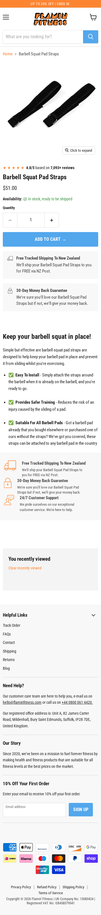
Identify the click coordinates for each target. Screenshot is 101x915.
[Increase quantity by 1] (52, 220)
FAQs (7, 634)
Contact (9, 642)
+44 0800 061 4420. (77, 702)
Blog (6, 668)
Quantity (9, 208)
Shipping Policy (73, 887)
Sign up (80, 809)
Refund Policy (46, 887)
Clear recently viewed (25, 568)
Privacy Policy (21, 887)
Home (8, 54)
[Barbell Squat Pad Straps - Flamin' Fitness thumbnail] (12, 170)
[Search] (90, 36)
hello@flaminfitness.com (22, 702)
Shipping (9, 651)
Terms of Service (50, 893)
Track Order (11, 625)
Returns (9, 659)
